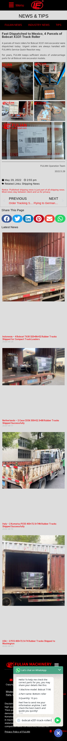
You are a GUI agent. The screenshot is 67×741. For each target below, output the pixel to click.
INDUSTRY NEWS (39, 25)
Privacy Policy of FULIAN (17, 731)
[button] (16, 5)
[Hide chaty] (58, 733)
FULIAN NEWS (13, 25)
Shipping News (31, 183)
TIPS (58, 25)
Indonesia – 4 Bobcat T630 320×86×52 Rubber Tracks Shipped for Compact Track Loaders (29, 337)
